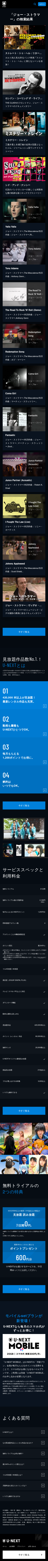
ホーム (5, 1546)
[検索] (35, 4)
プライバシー (21, 1546)
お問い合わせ (32, 1546)
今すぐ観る (24, 631)
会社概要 (12, 1546)
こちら (41, 957)
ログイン (42, 4)
